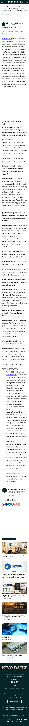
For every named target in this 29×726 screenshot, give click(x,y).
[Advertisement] (14, 105)
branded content (21, 491)
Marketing (10, 676)
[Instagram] (15, 504)
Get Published (18, 676)
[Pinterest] (12, 504)
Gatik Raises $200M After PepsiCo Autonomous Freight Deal (12, 656)
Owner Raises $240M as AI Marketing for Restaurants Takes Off (14, 555)
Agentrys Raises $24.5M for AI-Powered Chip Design (13, 636)
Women (15, 674)
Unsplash (5, 34)
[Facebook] (3, 504)
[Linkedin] (9, 504)
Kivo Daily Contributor (14, 23)
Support (24, 688)
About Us (5, 688)
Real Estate (19, 28)
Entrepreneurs (14, 672)
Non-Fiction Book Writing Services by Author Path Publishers (13, 596)
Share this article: (9, 500)
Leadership (22, 672)
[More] (18, 504)
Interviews (21, 674)
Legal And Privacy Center (15, 688)
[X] (6, 504)
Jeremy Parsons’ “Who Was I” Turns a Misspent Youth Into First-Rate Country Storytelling (13, 616)
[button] (2, 2)
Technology (8, 674)
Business (5, 672)
